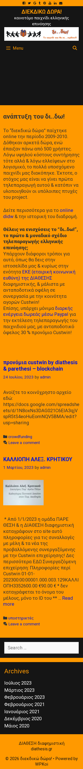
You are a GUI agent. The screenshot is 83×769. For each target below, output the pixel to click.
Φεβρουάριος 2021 (24, 704)
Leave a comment (24, 442)
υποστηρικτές (21, 618)
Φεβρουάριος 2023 (24, 697)
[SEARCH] (75, 48)
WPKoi (41, 764)
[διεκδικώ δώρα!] (41, 33)
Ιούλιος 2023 (17, 683)
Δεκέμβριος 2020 (23, 718)
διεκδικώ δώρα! (41, 12)
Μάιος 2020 (16, 725)
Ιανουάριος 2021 (22, 711)
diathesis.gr (41, 748)
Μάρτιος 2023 (19, 690)
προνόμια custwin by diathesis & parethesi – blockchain (40, 365)
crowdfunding (20, 436)
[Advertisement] (41, 80)
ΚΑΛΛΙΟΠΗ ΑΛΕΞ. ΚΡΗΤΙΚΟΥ (37, 459)
